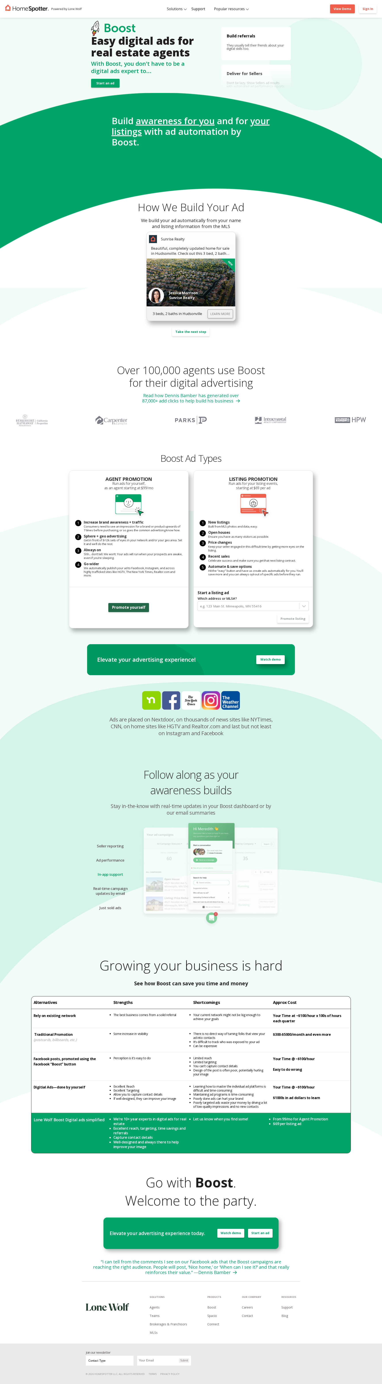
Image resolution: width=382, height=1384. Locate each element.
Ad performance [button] (110, 860)
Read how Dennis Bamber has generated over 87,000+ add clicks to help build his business (190, 398)
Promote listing (293, 619)
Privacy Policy (170, 1374)
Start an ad (105, 83)
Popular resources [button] (229, 8)
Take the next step (190, 332)
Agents (155, 1307)
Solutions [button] (175, 8)
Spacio (212, 1316)
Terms (153, 1374)
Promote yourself (128, 607)
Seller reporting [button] (110, 846)
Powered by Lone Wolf (66, 9)
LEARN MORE (220, 314)
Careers (247, 1307)
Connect (213, 1324)
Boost (211, 1307)
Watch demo (270, 659)
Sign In (368, 9)
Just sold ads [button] (110, 907)
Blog (284, 1316)
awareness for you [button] (175, 121)
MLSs (154, 1332)
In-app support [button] (110, 874)
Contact (247, 1316)
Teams (155, 1316)
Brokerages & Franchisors (168, 1324)
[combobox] (200, 606)
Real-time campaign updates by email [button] (110, 891)
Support (198, 8)
